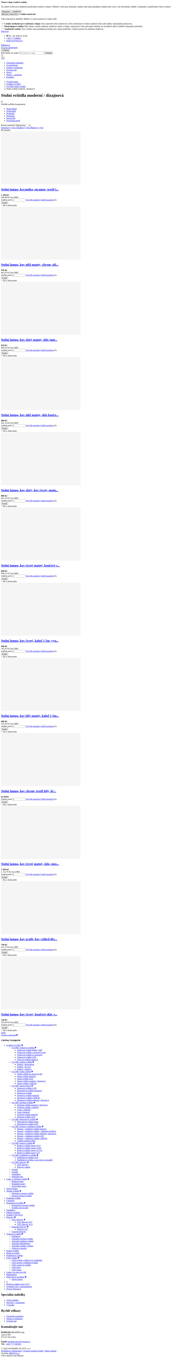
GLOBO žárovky (19, 1162)
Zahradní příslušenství (21, 1243)
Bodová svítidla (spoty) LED (29, 1148)
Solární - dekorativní (25, 1064)
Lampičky (10, 1200)
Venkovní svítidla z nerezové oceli (31, 1052)
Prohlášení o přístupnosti (11, 1351)
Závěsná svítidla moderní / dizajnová (32, 1105)
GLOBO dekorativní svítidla (24, 1119)
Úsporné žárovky (19, 1231)
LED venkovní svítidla (21, 1265)
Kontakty (10, 77)
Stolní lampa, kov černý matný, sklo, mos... (30, 864)
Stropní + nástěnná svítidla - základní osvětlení (36, 1131)
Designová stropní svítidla (22, 1193)
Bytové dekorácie (13, 1289)
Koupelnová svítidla (15, 1203)
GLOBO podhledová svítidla (24, 1155)
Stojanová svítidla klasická (28, 1095)
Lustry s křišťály (24, 1110)
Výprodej (10, 1305)
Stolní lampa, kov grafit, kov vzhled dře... (29, 939)
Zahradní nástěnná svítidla (23, 1241)
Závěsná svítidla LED (26, 1117)
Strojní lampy (17, 1279)
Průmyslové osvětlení (15, 1277)
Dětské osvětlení (13, 1212)
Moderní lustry (18, 1181)
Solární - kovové (24, 1067)
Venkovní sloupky (19, 1248)
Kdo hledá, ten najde (9, 53)
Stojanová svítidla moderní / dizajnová (33, 1100)
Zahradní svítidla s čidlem (22, 1246)
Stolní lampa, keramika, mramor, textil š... (30, 189)
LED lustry (16, 1267)
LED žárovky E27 (24, 1222)
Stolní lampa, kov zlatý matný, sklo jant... (29, 339)
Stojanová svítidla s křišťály (28, 1098)
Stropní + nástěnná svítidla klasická (31, 1129)
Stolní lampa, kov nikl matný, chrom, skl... (30, 264)
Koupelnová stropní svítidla (23, 1205)
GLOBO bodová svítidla (22, 1143)
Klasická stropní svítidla (22, 1196)
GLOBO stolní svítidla (21, 1071)
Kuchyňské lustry (19, 1186)
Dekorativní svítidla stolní (27, 1122)
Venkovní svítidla (13, 1234)
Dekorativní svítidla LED (27, 1124)
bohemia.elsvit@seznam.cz (19, 1341)
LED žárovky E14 (24, 1224)
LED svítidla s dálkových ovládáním (27, 1260)
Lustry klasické (23, 1112)
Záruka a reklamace (14, 67)
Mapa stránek (50, 1351)
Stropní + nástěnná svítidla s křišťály (32, 1138)
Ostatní (15, 1169)
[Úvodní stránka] (9, 47)
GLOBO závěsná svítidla (22, 1103)
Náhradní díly (17, 1177)
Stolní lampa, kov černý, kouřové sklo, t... (29, 1014)
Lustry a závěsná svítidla (16, 1179)
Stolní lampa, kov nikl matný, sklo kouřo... (30, 415)
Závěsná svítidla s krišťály (28, 1107)
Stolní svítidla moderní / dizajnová (31, 1081)
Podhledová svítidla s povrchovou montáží (34, 1160)
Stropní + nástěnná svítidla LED (30, 1136)
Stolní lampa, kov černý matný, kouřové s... (30, 565)
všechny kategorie (8, 1035)
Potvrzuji (5, 31)
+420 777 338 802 (13, 1344)
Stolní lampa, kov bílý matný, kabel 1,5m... (30, 715)
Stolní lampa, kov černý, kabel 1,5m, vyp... (30, 640)
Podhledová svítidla (14, 1255)
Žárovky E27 (22, 1229)
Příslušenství (11, 1274)
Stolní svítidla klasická (26, 1076)
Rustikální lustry (18, 1184)
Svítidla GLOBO (13, 1045)
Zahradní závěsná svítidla (22, 1239)
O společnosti (12, 65)
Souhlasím (17, 11)
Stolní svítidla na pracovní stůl (29, 1074)
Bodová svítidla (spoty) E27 (18, 1284)
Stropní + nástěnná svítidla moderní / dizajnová (36, 1134)
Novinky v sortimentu (15, 1302)
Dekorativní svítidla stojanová (29, 1091)
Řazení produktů (8, 125)
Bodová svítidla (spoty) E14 (28, 1145)
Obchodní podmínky (15, 63)
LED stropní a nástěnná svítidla (25, 1263)
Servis (9, 72)
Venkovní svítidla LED (26, 1057)
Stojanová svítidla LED (27, 1088)
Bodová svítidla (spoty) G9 (28, 1153)
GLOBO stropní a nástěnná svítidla (27, 1126)
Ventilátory (16, 1174)
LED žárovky (22, 1165)
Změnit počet (6, 200)
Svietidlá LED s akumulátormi (19, 1286)
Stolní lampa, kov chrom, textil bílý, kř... (28, 791)
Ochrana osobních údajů (33, 1351)
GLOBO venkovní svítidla (23, 1048)
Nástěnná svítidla (13, 1198)
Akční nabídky (12, 1300)
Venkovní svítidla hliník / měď (29, 1050)
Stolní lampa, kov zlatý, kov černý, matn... (29, 490)
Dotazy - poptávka (14, 75)
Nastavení (6, 11)
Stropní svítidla (12, 1191)
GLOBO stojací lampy (21, 1086)
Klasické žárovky (19, 1227)
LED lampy (17, 1270)
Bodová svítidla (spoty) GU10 (29, 1150)
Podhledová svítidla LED (27, 1157)
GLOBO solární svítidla (22, 1062)
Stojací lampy (12, 1188)
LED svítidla (12, 1258)
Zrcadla (15, 1172)
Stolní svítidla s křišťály (27, 1083)
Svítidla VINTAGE (14, 1215)
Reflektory (16, 1236)
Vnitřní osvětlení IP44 (26, 1141)
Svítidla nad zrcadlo (20, 1208)
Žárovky (10, 1217)
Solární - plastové (24, 1069)
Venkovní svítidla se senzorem (29, 1055)
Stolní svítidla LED (25, 1079)
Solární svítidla (12, 1251)
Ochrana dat (11, 70)
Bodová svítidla (12, 1253)
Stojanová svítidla (24, 1093)
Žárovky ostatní (23, 1167)
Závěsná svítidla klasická (27, 1114)
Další (3, 1033)
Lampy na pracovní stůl (16, 1272)
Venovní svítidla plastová (27, 1060)
